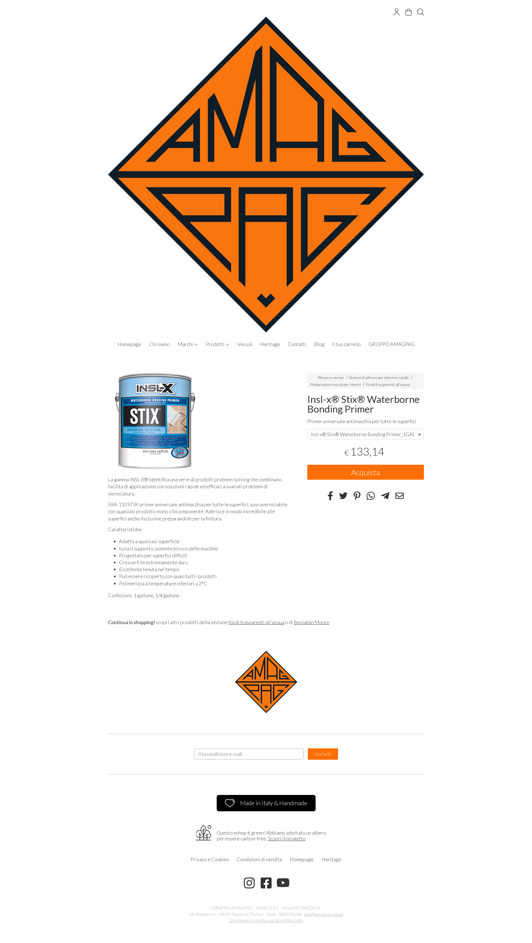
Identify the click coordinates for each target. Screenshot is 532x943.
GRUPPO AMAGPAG (392, 344)
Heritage (270, 344)
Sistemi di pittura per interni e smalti (379, 377)
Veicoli (244, 344)
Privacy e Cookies (210, 859)
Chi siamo (159, 344)
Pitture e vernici (331, 377)
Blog (319, 344)
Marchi (186, 344)
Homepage (129, 344)
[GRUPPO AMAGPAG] (266, 169)
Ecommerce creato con (266, 920)
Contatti (297, 344)
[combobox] (365, 434)
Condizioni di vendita (259, 859)
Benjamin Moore (311, 622)
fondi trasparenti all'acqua (256, 622)
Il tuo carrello (346, 344)
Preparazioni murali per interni (335, 384)
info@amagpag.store (323, 914)
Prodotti (215, 344)
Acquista (365, 472)
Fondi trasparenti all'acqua (388, 384)
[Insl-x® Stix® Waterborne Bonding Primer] (198, 419)
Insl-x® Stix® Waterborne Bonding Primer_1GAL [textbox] (363, 434)
